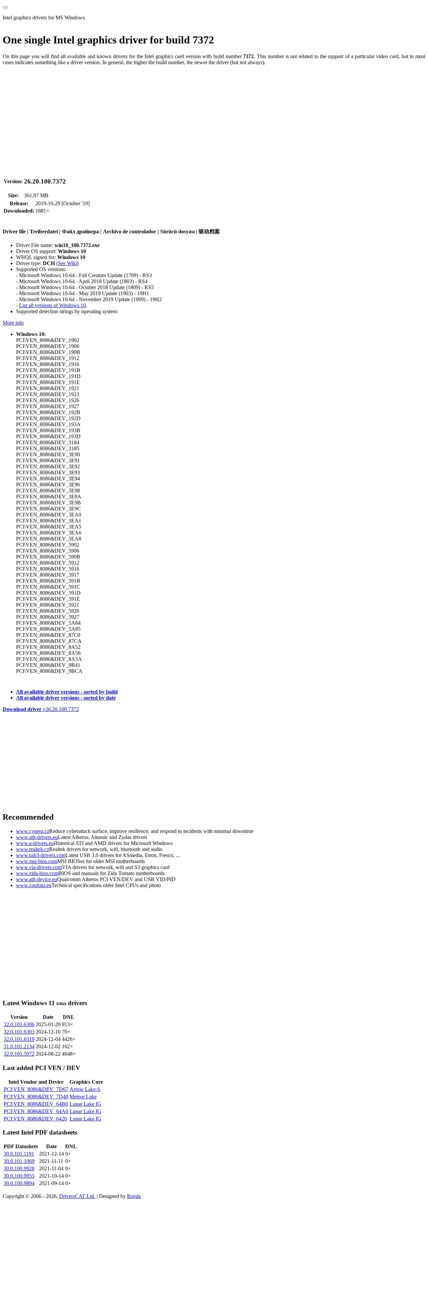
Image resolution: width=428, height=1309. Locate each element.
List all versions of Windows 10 (52, 305)
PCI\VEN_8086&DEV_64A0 (36, 1111)
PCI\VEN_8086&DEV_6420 (35, 1118)
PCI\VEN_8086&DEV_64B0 (36, 1104)
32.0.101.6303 (19, 1032)
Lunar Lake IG (85, 1104)
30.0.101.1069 (19, 1161)
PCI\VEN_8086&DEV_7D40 (36, 1096)
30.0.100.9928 (19, 1168)
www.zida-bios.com (37, 873)
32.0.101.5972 (19, 1054)
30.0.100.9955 (19, 1176)
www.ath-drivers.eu (37, 837)
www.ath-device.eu (36, 879)
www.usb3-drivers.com (41, 855)
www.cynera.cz (32, 831)
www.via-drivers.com (39, 867)
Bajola (134, 1196)
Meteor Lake (83, 1096)
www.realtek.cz (32, 849)
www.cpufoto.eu (33, 885)
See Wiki (67, 263)
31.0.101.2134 (19, 1046)
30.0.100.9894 (19, 1183)
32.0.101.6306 (19, 1024)
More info (13, 323)
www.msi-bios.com (36, 861)
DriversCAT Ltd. (77, 1196)
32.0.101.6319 (19, 1039)
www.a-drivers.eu (35, 843)
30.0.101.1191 (19, 1154)
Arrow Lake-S (85, 1089)
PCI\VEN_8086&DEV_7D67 (36, 1089)
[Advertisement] (203, 117)
